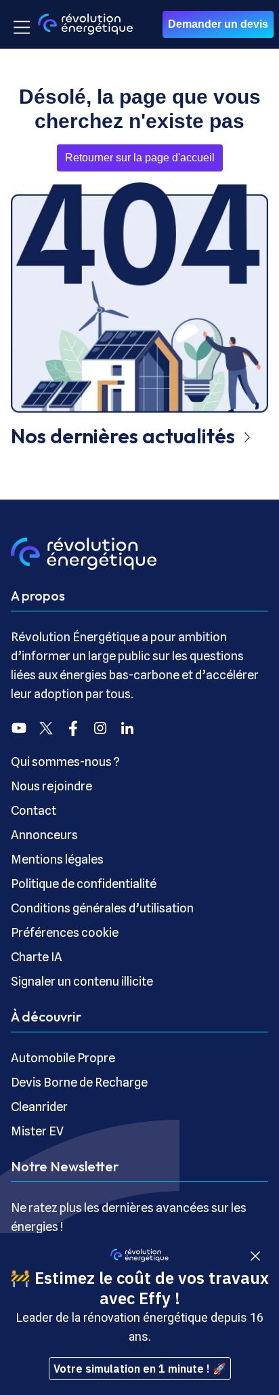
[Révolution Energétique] (85, 24)
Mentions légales (57, 859)
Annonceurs (44, 835)
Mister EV (37, 1131)
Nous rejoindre (51, 786)
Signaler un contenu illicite (82, 981)
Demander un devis (218, 24)
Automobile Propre (63, 1058)
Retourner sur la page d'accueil (140, 157)
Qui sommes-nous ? (65, 761)
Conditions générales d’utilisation (102, 908)
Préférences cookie (65, 932)
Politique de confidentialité (83, 883)
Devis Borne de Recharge (79, 1082)
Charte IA (36, 957)
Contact (33, 810)
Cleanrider (39, 1106)
